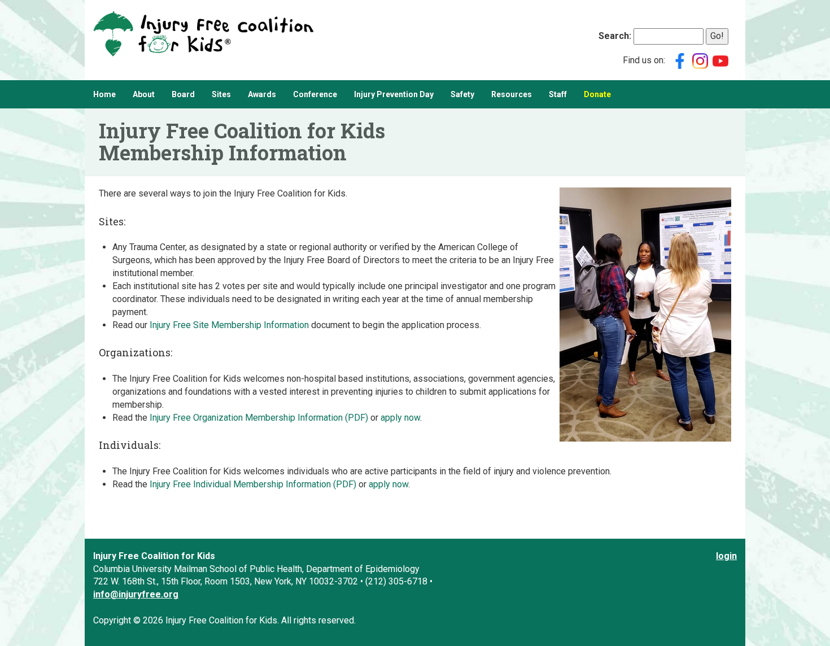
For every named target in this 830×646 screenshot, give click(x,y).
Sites (221, 94)
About (144, 94)
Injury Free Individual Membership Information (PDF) (253, 484)
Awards (262, 94)
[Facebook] (680, 60)
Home (104, 94)
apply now (400, 417)
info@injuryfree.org (135, 594)
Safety (462, 94)
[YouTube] (720, 60)
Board (183, 94)
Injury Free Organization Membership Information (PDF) (259, 417)
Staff (558, 94)
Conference (315, 94)
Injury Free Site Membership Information (229, 325)
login (726, 556)
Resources (511, 94)
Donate (597, 94)
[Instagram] (700, 60)
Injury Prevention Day (394, 94)
